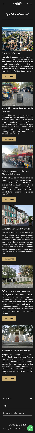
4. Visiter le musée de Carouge (16, 291)
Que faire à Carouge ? (12, 53)
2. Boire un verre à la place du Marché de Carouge (15, 172)
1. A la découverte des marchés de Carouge (17, 110)
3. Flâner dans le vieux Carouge (16, 229)
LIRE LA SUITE (9, 76)
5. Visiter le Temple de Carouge (16, 351)
